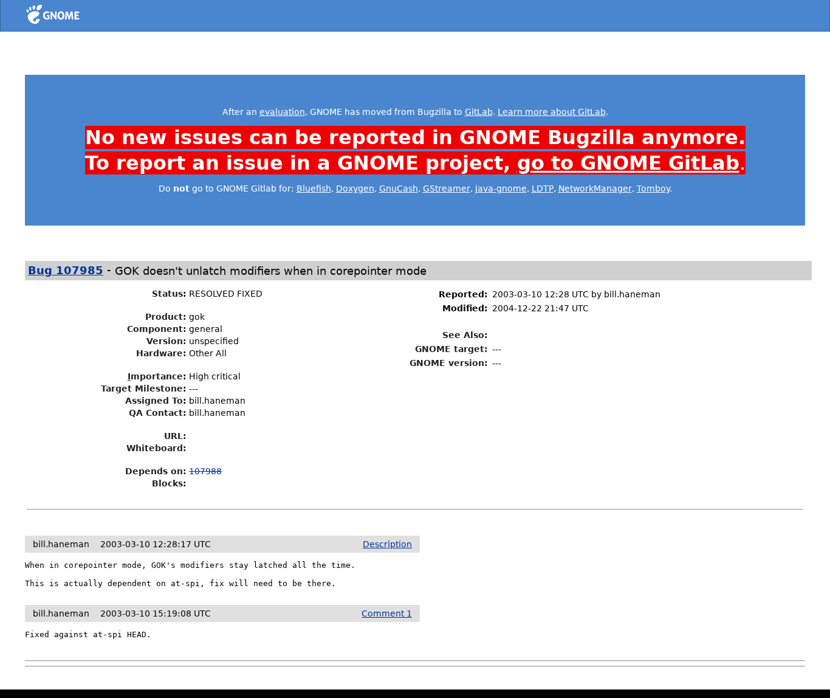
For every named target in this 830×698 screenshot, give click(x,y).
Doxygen (355, 188)
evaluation (282, 112)
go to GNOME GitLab (628, 162)
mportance (155, 376)
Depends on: (156, 471)
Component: (157, 329)
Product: (166, 317)
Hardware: (161, 353)
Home (75, 16)
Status (167, 294)
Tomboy (653, 188)
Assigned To (154, 401)
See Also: (465, 335)
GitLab (479, 112)
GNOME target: (451, 349)
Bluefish (314, 188)
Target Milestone (142, 388)
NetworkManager (595, 188)
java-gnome (501, 188)
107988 (205, 471)
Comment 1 (387, 613)
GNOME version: (449, 363)
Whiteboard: (156, 448)
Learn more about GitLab (552, 112)
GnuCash (398, 188)
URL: (175, 436)
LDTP (543, 188)
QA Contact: (158, 413)
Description (387, 544)
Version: (166, 341)
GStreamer (446, 188)
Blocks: (169, 483)
